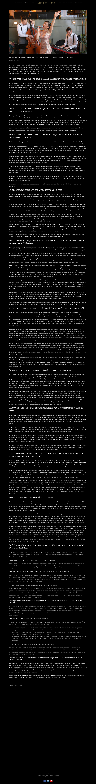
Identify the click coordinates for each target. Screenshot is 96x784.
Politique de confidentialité (54, 775)
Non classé (18, 60)
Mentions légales (45, 775)
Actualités (39, 775)
